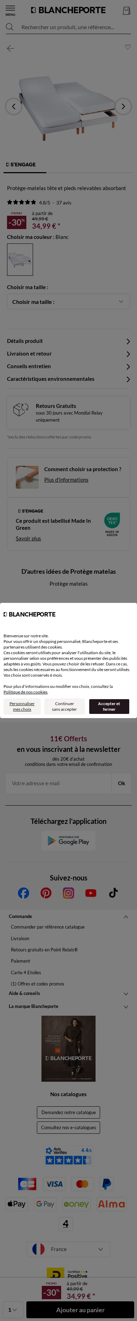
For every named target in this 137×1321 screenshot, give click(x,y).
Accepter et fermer (109, 706)
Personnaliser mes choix (22, 706)
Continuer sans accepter (64, 706)
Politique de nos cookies (25, 692)
